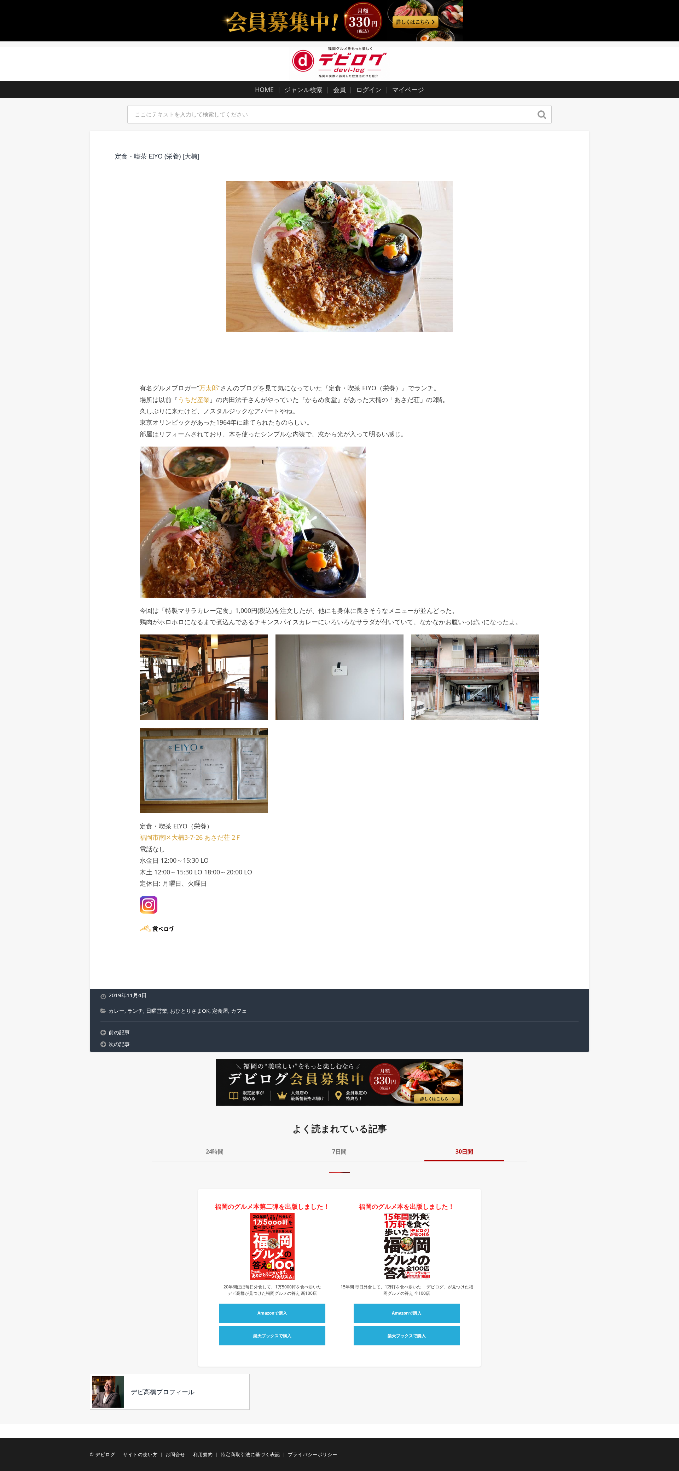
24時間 (215, 1151)
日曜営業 (156, 1010)
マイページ (408, 89)
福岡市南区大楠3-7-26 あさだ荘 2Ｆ (191, 837)
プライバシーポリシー (312, 1454)
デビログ (105, 1454)
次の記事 (119, 1043)
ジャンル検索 (303, 89)
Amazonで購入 (272, 1313)
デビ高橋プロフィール (163, 1391)
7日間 (339, 1151)
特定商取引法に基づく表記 (250, 1454)
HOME (264, 89)
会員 (339, 89)
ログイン (369, 89)
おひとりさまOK (189, 1010)
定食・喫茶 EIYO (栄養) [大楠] (157, 156)
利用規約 (203, 1454)
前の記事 (119, 1032)
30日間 (464, 1151)
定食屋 (220, 1010)
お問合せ (175, 1454)
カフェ (239, 1010)
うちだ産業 (194, 399)
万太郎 (208, 388)
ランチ (135, 1010)
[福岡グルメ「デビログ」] (339, 63)
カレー (116, 1010)
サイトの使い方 (140, 1454)
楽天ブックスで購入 (272, 1336)
